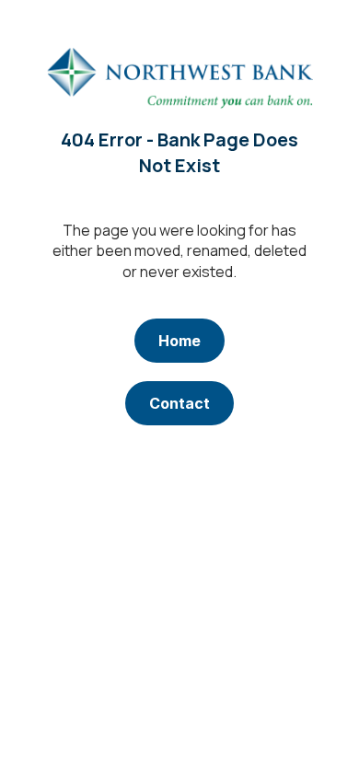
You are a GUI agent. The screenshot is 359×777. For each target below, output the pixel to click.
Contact (179, 403)
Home (179, 340)
